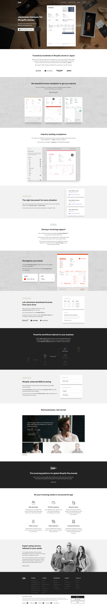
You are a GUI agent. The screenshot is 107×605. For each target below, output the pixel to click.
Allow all (77, 596)
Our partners (56, 586)
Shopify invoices (34, 580)
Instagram (78, 586)
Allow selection (77, 599)
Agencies (55, 580)
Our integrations (57, 588)
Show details (56, 603)
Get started (85, 2)
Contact (66, 580)
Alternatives (44, 590)
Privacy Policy (67, 584)
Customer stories (45, 584)
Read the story (32, 434)
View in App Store (71, 2)
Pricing (78, 2)
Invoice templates (34, 592)
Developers (56, 582)
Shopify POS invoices (35, 584)
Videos (43, 592)
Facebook (78, 580)
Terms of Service (68, 582)
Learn (43, 586)
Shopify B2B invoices (35, 582)
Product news (45, 588)
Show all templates (53, 92)
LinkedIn (77, 584)
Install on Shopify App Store (26, 29)
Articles (43, 580)
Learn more (53, 482)
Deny (78, 602)
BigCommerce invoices (35, 590)
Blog (43, 582)
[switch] (36, 603)
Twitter (77, 582)
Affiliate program (57, 584)
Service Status (67, 586)
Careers (66, 588)
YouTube (77, 588)
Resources (64, 2)
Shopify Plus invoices (35, 586)
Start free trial (25, 565)
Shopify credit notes (35, 588)
